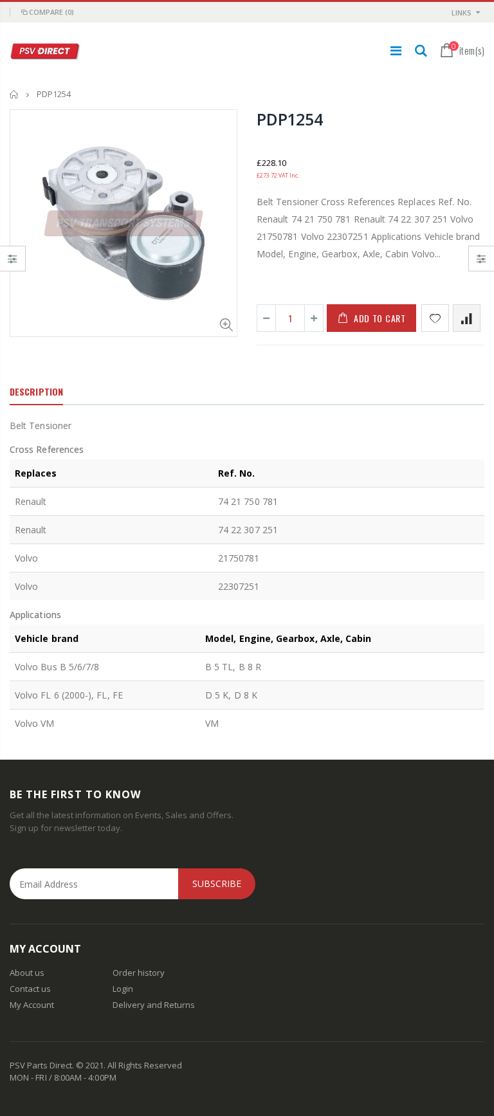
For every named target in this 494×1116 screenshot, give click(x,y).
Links (461, 12)
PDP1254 (289, 119)
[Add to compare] (466, 318)
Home (14, 94)
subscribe (216, 883)
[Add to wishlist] (435, 318)
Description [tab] (36, 391)
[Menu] (395, 50)
